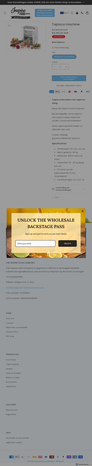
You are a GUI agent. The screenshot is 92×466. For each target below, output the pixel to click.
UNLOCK (67, 243)
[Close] (82, 211)
